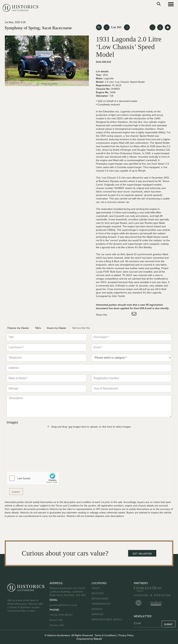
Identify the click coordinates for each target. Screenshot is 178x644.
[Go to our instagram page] (127, 314)
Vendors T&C (57, 625)
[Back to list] (99, 27)
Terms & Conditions (105, 635)
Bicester (98, 593)
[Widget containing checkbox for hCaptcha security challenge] (33, 478)
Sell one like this (81, 328)
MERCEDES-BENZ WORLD (107, 619)
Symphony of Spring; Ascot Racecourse (38, 28)
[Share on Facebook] (113, 314)
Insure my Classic (56, 328)
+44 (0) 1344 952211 (61, 614)
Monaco (97, 609)
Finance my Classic (18, 328)
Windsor (97, 614)
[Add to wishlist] (168, 27)
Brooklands (100, 598)
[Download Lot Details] (160, 27)
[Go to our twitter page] (18, 621)
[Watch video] (152, 27)
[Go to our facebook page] (10, 621)
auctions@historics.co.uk (63, 605)
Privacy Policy (126, 635)
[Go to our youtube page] (25, 621)
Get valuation (142, 553)
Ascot (96, 588)
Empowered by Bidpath (89, 638)
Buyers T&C (56, 620)
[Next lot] (127, 27)
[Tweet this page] (120, 314)
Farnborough (101, 603)
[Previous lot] (107, 27)
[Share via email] (134, 314)
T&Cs (38, 328)
